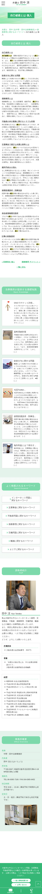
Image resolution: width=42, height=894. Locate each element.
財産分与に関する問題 (11, 76)
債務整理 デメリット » (31, 262)
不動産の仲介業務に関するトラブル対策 (18, 121)
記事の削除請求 (8, 236)
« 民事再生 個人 (8, 262)
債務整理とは (7, 99)
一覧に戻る (21, 267)
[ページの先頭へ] (38, 883)
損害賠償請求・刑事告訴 (12, 190)
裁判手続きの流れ (9, 167)
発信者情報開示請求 (10, 213)
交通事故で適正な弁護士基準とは (15, 145)
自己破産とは (7, 53)
